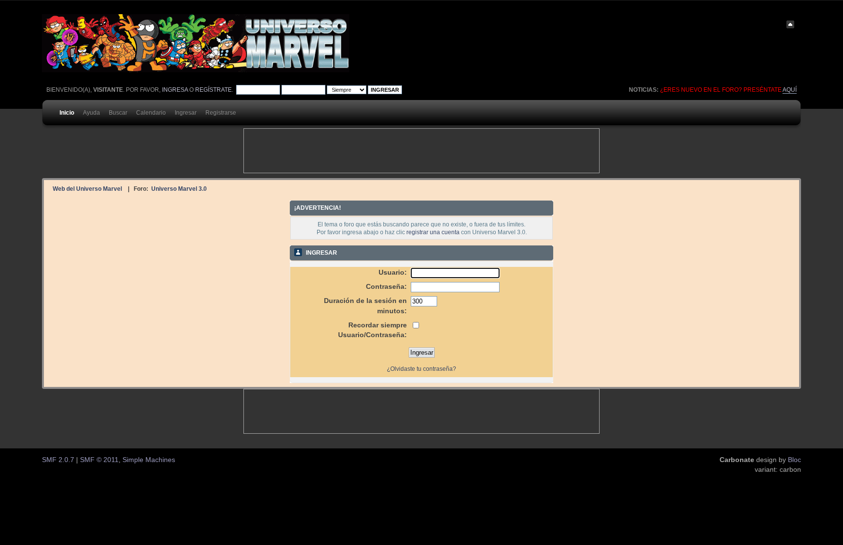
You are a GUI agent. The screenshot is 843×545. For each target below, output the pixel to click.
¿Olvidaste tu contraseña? (421, 368)
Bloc (794, 460)
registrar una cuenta (433, 232)
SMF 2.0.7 (58, 460)
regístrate (213, 89)
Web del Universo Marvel (87, 188)
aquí (790, 89)
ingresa (175, 89)
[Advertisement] (421, 151)
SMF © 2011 (99, 460)
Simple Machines (148, 460)
